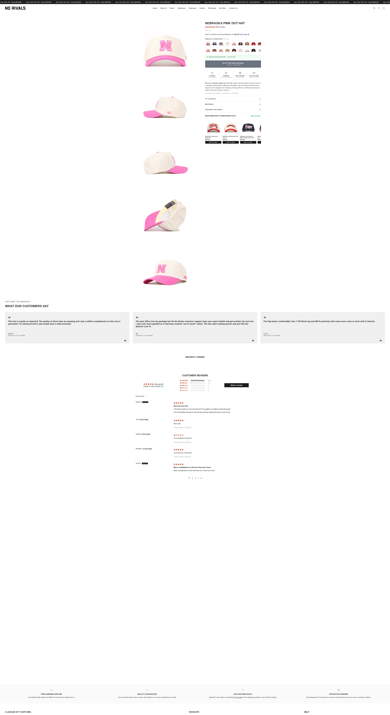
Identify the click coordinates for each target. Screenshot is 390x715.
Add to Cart (213, 142)
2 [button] (192, 478)
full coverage (237, 697)
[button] (172, 8)
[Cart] (383, 8)
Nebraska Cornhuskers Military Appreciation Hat (247, 137)
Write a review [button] (237, 385)
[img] (178, 403)
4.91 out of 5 (158, 384)
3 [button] (195, 478)
